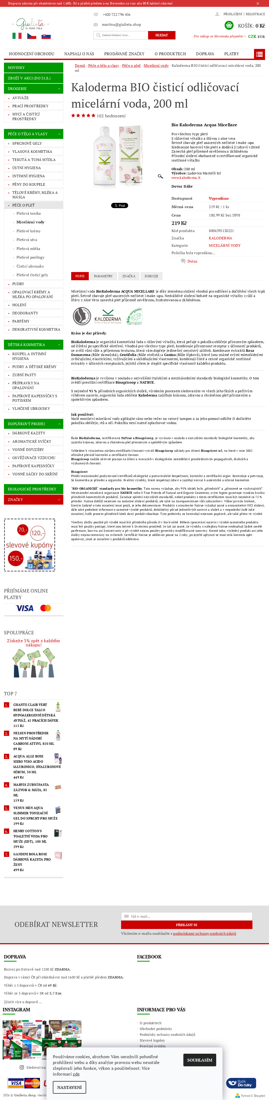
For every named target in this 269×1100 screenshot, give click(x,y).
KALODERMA (220, 237)
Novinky (16, 67)
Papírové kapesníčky (33, 465)
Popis (80, 276)
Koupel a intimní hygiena (29, 356)
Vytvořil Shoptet (253, 1095)
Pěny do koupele (28, 184)
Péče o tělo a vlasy (28, 133)
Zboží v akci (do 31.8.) (29, 78)
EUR (261, 36)
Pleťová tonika (29, 213)
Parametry (103, 276)
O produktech (170, 53)
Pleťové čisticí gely (32, 274)
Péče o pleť (23, 205)
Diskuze (151, 276)
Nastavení (69, 1087)
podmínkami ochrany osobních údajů (204, 933)
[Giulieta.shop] (47, 28)
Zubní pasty (24, 374)
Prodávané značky (124, 53)
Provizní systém (153, 1046)
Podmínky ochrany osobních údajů (167, 1034)
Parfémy (20, 321)
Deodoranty (25, 312)
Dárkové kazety (28, 432)
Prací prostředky (30, 105)
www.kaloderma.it (186, 177)
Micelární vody (30, 221)
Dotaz (193, 261)
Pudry (18, 283)
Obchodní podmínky (156, 1028)
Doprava (205, 53)
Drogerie (17, 88)
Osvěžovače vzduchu (33, 457)
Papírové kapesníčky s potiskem (35, 398)
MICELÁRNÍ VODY (224, 245)
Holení (19, 304)
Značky (15, 499)
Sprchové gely (27, 143)
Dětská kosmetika (26, 344)
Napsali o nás (79, 53)
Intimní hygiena (28, 175)
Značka (128, 276)
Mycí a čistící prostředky (26, 116)
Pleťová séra (27, 239)
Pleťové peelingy (30, 257)
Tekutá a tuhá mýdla (34, 159)
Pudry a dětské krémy (34, 366)
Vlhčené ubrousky (31, 408)
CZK (252, 36)
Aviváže (20, 97)
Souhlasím (199, 1060)
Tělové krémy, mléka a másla (35, 195)
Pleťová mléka (28, 248)
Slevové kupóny (152, 1040)
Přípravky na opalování (25, 385)
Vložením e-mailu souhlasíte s (178, 933)
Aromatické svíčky (31, 441)
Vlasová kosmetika (32, 151)
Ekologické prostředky (32, 488)
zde (76, 1074)
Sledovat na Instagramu (46, 1067)
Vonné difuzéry (28, 449)
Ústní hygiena (26, 167)
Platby (231, 53)
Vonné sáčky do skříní (35, 473)
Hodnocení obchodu (31, 53)
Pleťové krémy (28, 230)
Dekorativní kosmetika (36, 329)
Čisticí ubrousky (30, 266)
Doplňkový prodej (26, 423)
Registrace (255, 14)
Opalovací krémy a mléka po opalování (32, 294)
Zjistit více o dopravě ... (23, 1001)
